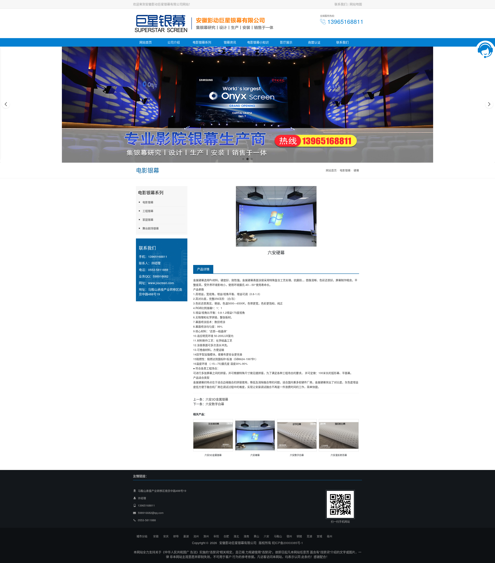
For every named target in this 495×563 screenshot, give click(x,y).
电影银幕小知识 (258, 42)
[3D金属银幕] (213, 435)
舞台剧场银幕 (151, 228)
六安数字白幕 (215, 404)
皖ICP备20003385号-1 (287, 543)
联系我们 (341, 4)
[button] (243, 159)
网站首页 (145, 42)
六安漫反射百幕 (339, 455)
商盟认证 (314, 42)
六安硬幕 (255, 455)
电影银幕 (345, 170)
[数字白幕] (297, 435)
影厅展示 (286, 42)
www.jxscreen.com (161, 283)
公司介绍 (173, 42)
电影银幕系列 (202, 42)
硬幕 (356, 170)
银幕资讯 (230, 42)
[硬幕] (255, 435)
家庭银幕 (148, 219)
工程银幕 (148, 211)
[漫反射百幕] (338, 435)
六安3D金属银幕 (217, 399)
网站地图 (356, 4)
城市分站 (142, 536)
